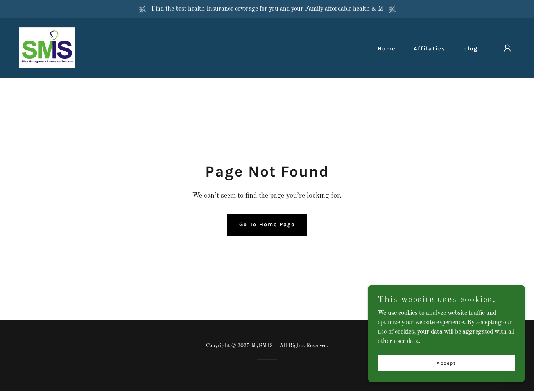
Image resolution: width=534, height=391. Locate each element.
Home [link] (387, 48)
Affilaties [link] (429, 48)
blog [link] (470, 48)
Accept (446, 363)
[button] (507, 48)
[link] (47, 48)
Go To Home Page (267, 224)
